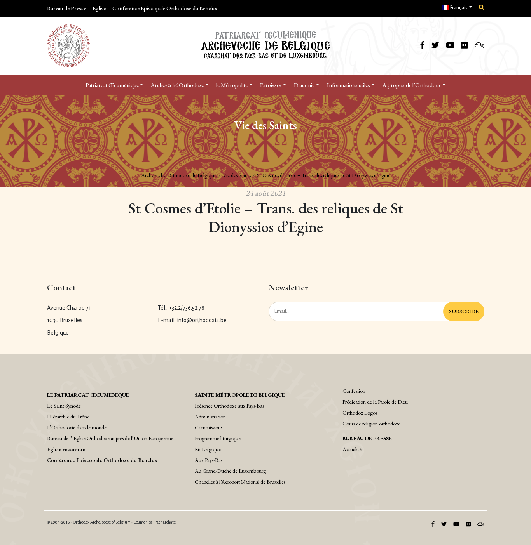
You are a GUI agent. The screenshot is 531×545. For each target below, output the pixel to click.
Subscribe (464, 311)
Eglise (99, 8)
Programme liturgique (218, 438)
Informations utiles (348, 85)
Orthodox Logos (359, 412)
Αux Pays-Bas (208, 459)
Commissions (208, 427)
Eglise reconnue (66, 449)
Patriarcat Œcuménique (112, 85)
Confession (353, 390)
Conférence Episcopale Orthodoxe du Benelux (164, 8)
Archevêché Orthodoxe (177, 85)
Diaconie (304, 85)
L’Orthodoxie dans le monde (77, 427)
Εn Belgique (208, 449)
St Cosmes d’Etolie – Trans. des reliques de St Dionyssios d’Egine (323, 175)
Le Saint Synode (64, 405)
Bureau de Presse (66, 8)
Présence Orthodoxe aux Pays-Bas (229, 405)
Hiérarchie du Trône (68, 416)
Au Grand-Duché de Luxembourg (230, 470)
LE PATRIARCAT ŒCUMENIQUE (88, 394)
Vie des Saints (237, 175)
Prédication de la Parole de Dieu (375, 401)
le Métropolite (232, 85)
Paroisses (270, 85)
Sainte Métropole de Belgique (240, 394)
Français (458, 7)
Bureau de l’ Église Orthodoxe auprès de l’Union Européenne (110, 438)
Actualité (352, 449)
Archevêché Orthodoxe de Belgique (179, 175)
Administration (210, 416)
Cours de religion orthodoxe (371, 423)
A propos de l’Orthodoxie (412, 85)
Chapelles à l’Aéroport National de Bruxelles (240, 481)
